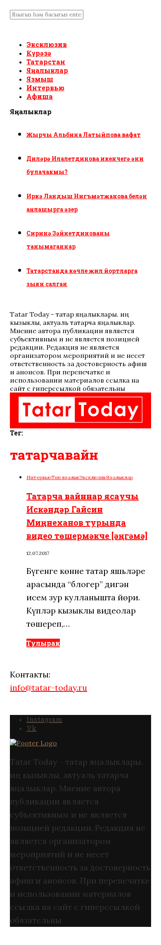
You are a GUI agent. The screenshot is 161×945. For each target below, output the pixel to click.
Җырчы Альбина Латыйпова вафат (83, 135)
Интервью (45, 87)
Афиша (39, 96)
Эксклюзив (46, 44)
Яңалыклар (47, 70)
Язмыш (39, 79)
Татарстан (45, 61)
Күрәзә (38, 53)
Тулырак (43, 643)
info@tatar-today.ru (48, 687)
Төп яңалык (65, 477)
